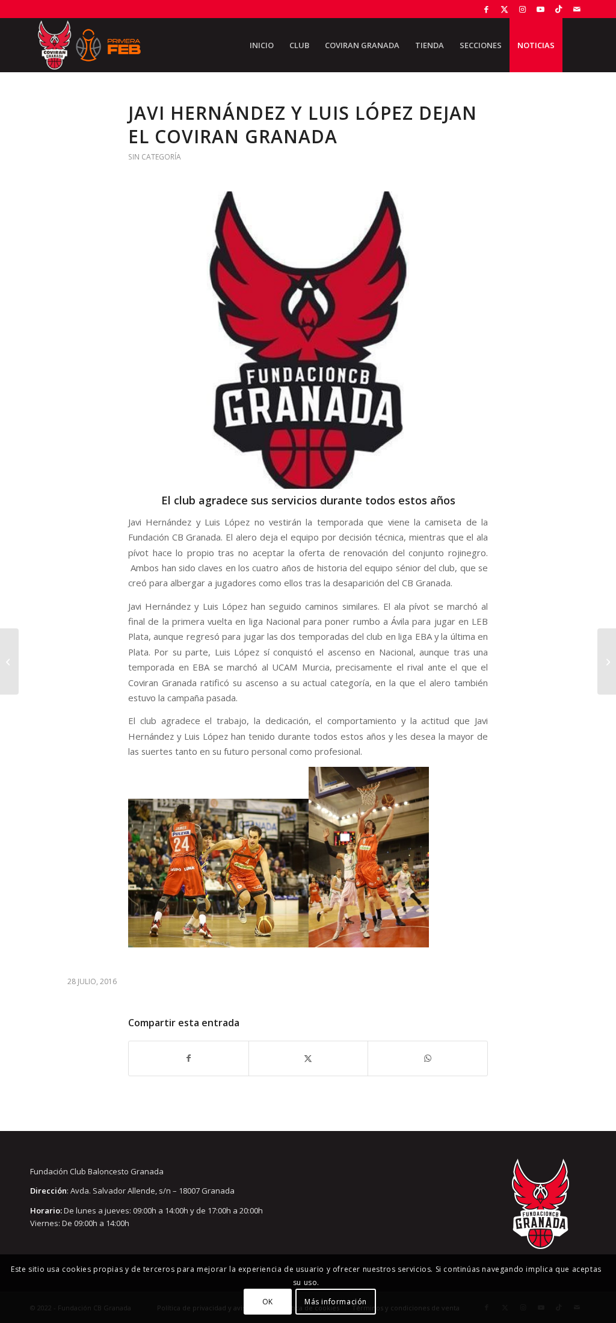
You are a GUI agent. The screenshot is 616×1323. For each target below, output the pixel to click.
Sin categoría (154, 157)
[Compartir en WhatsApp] (427, 1058)
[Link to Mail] (577, 9)
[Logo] (308, 340)
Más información (335, 1302)
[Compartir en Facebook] (188, 1058)
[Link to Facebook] (486, 9)
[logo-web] (89, 45)
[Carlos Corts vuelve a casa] (606, 661)
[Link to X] (504, 9)
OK (267, 1302)
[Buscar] (574, 45)
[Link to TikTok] (558, 9)
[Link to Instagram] (522, 9)
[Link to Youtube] (540, 9)
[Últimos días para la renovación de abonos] (9, 661)
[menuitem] (262, 45)
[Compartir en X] (308, 1058)
